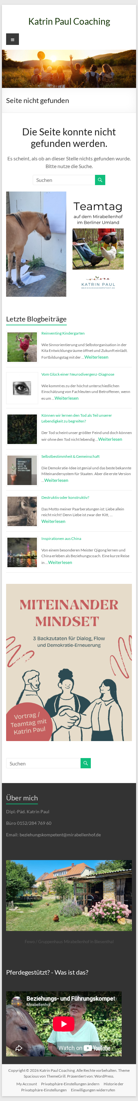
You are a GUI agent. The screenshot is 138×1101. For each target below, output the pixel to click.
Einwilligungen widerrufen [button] (93, 1090)
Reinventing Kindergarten (63, 333)
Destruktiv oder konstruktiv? (65, 497)
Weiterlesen (96, 357)
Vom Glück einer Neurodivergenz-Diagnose (77, 374)
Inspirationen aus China (61, 538)
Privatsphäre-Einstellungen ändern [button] (70, 1083)
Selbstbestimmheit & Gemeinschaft (70, 456)
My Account (26, 1083)
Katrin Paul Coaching (69, 21)
